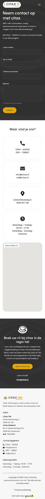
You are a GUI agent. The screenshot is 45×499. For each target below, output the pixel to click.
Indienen (9, 110)
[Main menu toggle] (39, 4)
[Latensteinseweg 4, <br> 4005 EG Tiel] (22, 193)
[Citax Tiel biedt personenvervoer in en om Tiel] (12, 5)
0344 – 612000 (22, 149)
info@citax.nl (22, 174)
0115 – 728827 (22, 152)
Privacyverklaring (22, 490)
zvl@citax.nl (22, 177)
